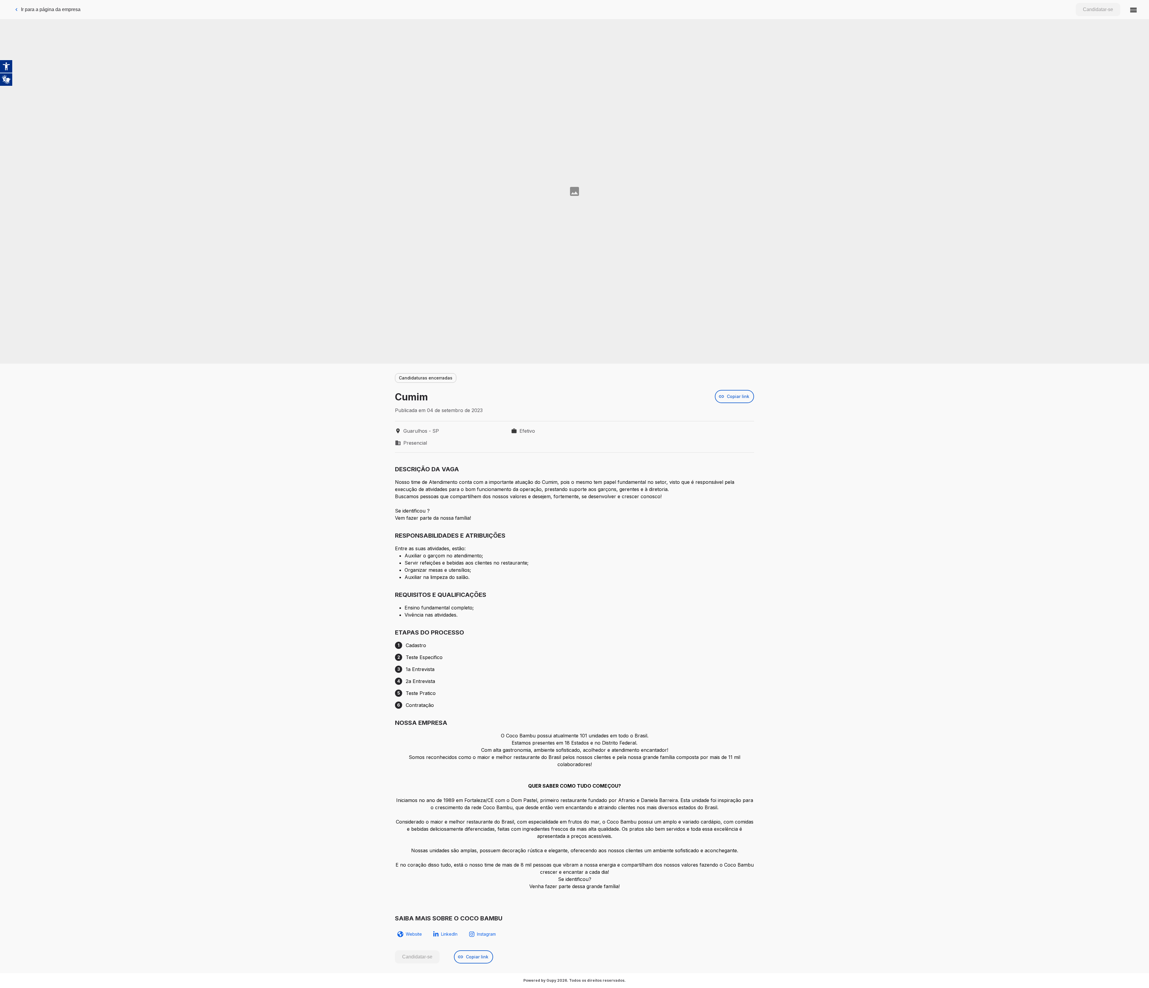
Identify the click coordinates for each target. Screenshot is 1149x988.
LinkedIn (449, 934)
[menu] (1133, 9)
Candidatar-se (1098, 9)
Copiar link (738, 396)
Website (414, 934)
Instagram (486, 934)
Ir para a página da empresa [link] (50, 9)
